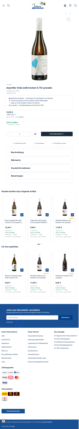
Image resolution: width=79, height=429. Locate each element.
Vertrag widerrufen (13, 411)
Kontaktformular (33, 354)
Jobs (3, 362)
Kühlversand (32, 347)
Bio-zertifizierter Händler (10, 354)
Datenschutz (6, 340)
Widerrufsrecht (6, 347)
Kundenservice (33, 351)
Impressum (5, 343)
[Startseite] (38, 5)
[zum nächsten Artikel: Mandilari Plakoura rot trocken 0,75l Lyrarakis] (70, 13)
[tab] (39, 244)
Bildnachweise (6, 358)
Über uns (5, 351)
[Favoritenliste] (70, 5)
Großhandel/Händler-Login (37, 358)
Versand (20, 117)
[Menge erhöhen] (30, 134)
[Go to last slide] (4, 221)
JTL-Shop (12, 426)
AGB (3, 336)
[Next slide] (74, 221)
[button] (3, 6)
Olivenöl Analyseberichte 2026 (38, 362)
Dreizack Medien (47, 422)
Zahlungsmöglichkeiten (36, 340)
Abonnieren (65, 317)
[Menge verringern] (8, 134)
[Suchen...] (8, 5)
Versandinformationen (35, 336)
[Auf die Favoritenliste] (68, 19)
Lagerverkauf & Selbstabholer (38, 343)
